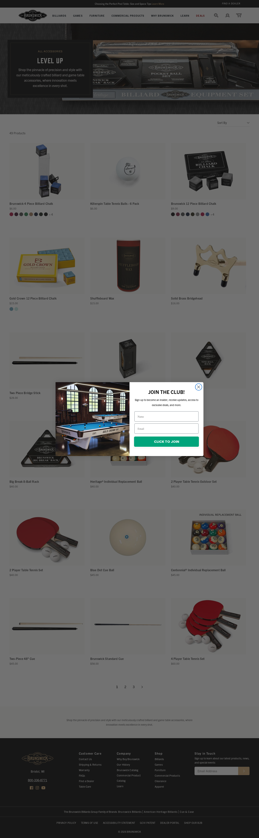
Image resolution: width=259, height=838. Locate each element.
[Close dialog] (198, 387)
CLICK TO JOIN (166, 441)
